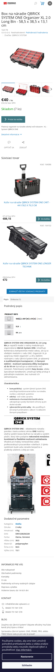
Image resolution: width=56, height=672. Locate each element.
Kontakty (5, 576)
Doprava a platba (9, 587)
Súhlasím (27, 665)
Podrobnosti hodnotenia (37, 32)
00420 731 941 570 (13, 608)
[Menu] (50, 3)
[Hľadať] (35, 3)
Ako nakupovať (8, 569)
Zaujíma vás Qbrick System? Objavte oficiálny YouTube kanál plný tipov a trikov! (26, 626)
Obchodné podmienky (11, 573)
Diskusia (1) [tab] (15, 299)
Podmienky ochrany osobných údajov (18, 583)
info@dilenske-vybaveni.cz (17, 604)
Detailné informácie (10, 134)
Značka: (15, 35)
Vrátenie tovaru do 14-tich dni (15, 590)
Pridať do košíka (15, 119)
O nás (4, 580)
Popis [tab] (6, 299)
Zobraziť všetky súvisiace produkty (27, 291)
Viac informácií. (24, 649)
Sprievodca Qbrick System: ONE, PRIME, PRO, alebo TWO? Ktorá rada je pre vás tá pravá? (24, 632)
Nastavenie (27, 656)
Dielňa (18, 524)
